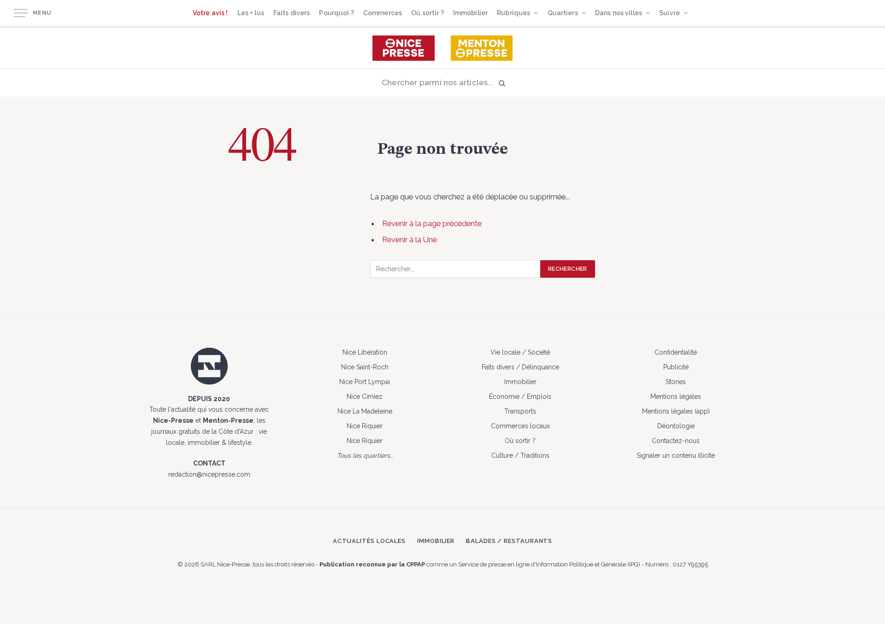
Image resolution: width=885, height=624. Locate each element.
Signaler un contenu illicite (676, 455)
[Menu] (21, 13)
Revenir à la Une (409, 239)
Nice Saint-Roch (365, 367)
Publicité (676, 367)
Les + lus (250, 13)
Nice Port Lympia (364, 381)
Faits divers (291, 13)
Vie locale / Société (520, 352)
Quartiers (563, 13)
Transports (520, 411)
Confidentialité (676, 352)
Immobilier (470, 13)
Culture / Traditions (520, 455)
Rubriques (513, 13)
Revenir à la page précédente (432, 223)
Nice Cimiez (365, 396)
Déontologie (676, 426)
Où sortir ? (427, 13)
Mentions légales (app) (676, 411)
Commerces (382, 13)
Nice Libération (364, 352)
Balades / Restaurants (509, 540)
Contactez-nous (676, 440)
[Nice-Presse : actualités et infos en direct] (403, 48)
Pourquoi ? (336, 13)
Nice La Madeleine (364, 411)
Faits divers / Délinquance (520, 367)
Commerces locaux (520, 426)
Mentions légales (675, 396)
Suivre (669, 13)
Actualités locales (369, 540)
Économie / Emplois (520, 396)
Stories (676, 381)
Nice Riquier (365, 426)
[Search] (442, 83)
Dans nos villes (618, 13)
